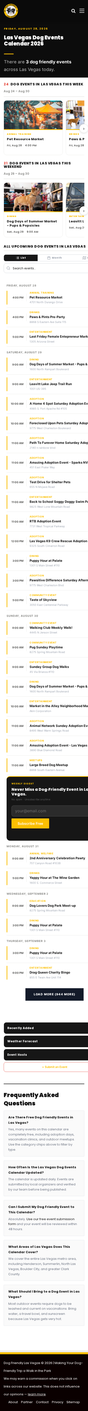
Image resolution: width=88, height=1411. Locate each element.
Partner (27, 1402)
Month (57, 258)
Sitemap (73, 1402)
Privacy (57, 1402)
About (13, 1402)
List (23, 258)
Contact (42, 1402)
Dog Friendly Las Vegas (22, 1363)
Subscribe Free (30, 823)
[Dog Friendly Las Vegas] (11, 10)
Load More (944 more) (54, 994)
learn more (37, 1394)
